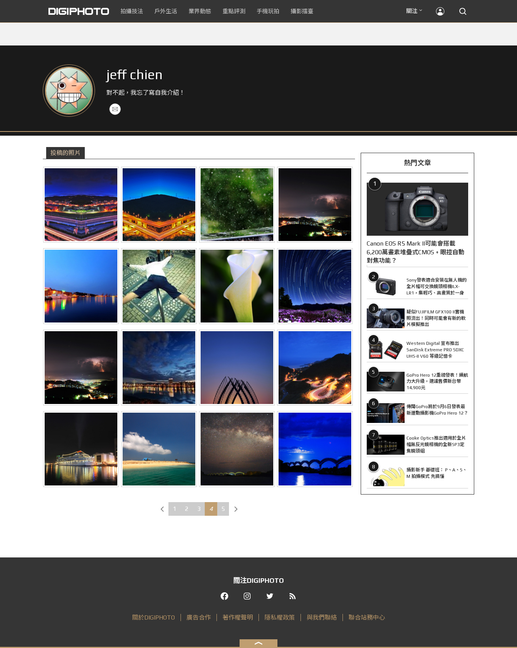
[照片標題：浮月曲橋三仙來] (315, 449)
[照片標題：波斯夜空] (315, 286)
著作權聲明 (238, 617)
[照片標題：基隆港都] (81, 449)
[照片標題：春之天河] (237, 449)
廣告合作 (199, 617)
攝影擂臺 (302, 11)
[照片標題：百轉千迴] (315, 367)
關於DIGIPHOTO (153, 617)
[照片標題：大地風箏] (315, 205)
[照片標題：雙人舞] (237, 286)
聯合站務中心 (367, 617)
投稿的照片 (65, 153)
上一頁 (162, 509)
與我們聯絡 (322, 617)
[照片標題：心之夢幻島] (81, 205)
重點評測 (234, 11)
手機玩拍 (268, 11)
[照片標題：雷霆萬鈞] (81, 367)
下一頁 (236, 509)
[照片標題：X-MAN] (159, 286)
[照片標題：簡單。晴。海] (159, 449)
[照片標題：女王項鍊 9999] (159, 205)
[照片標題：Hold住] (237, 205)
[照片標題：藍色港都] (81, 286)
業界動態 (199, 11)
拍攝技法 (131, 11)
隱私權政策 (280, 617)
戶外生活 (165, 11)
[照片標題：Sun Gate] (237, 367)
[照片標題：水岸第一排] (159, 367)
